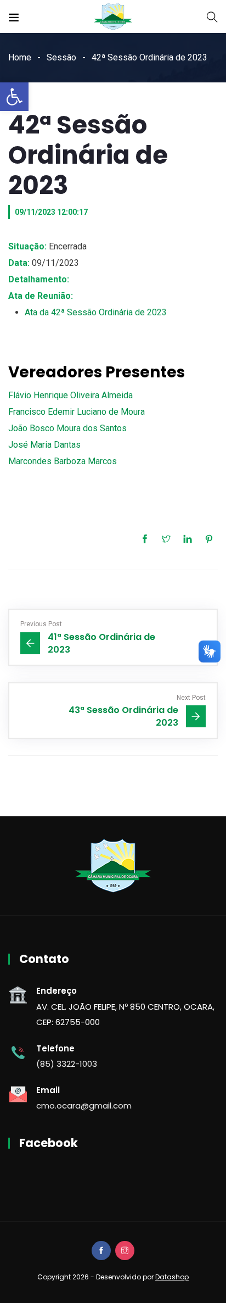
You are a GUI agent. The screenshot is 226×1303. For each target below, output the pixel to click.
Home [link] (19, 57)
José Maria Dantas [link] (44, 444)
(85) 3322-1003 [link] (66, 1064)
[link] (14, 96)
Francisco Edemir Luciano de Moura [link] (76, 412)
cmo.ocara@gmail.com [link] (84, 1105)
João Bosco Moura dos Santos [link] (67, 428)
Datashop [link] (172, 1277)
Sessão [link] (61, 57)
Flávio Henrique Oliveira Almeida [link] (70, 395)
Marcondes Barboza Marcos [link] (62, 461)
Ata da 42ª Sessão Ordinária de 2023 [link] (96, 312)
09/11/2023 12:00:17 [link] (51, 212)
